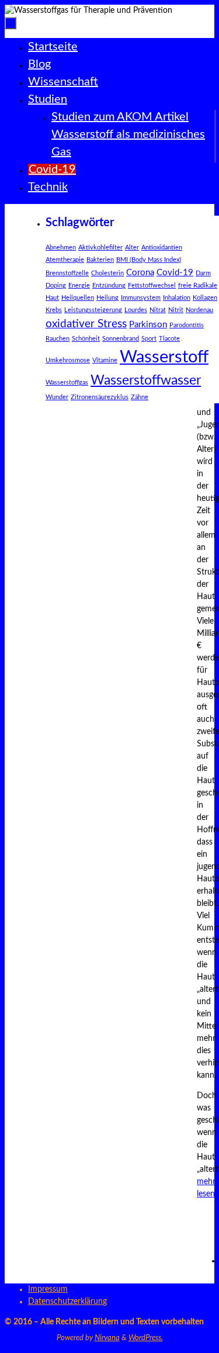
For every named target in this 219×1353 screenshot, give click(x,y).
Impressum (48, 1289)
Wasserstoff (164, 357)
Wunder (57, 397)
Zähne (139, 397)
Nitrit (175, 310)
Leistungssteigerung (93, 310)
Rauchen (57, 338)
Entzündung (109, 285)
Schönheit (86, 338)
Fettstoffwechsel (152, 285)
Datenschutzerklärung (67, 1301)
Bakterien (100, 260)
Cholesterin (107, 273)
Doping (56, 285)
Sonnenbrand (120, 338)
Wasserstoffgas (67, 382)
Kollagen (205, 298)
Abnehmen (61, 247)
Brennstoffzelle (67, 273)
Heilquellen (77, 298)
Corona (140, 272)
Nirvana (107, 1338)
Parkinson (148, 324)
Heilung (107, 298)
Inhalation (176, 298)
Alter (132, 247)
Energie (79, 285)
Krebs (54, 310)
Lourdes (135, 310)
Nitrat (158, 310)
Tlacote (169, 338)
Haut (52, 298)
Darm (203, 273)
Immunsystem (141, 298)
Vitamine (104, 360)
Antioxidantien (161, 247)
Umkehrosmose (68, 360)
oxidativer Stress (86, 324)
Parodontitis (186, 325)
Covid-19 (175, 272)
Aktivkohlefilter (100, 247)
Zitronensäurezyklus (99, 397)
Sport (149, 338)
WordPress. (145, 1338)
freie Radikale (197, 285)
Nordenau (199, 310)
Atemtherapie (65, 260)
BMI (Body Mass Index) (148, 260)
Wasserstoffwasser (146, 380)
